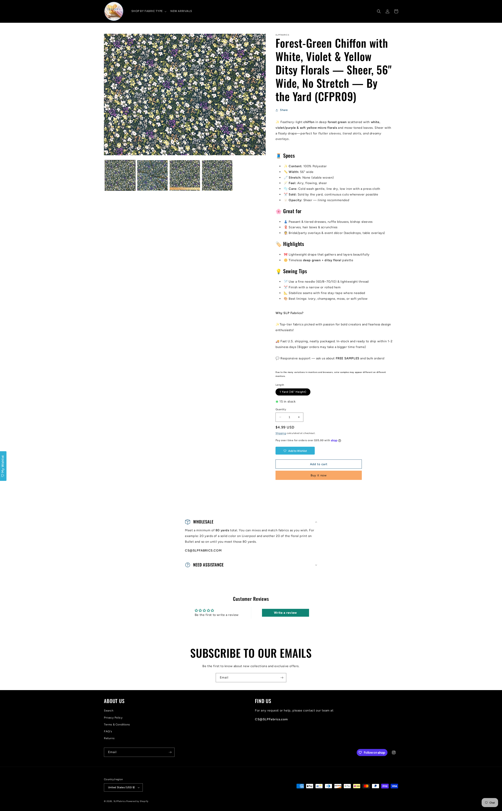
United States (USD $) (121, 787)
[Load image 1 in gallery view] (120, 175)
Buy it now (319, 475)
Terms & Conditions (117, 724)
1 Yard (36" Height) (293, 392)
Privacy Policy (113, 717)
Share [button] (284, 110)
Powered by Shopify (137, 801)
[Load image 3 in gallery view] (185, 175)
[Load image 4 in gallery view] (217, 175)
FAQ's (108, 731)
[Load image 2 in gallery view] (152, 175)
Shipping (281, 433)
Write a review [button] (285, 613)
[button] (148, 11)
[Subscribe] (281, 677)
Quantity (281, 409)
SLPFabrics (120, 801)
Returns (109, 738)
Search (109, 710)
